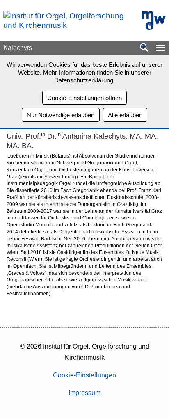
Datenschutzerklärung (83, 80)
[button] (160, 47)
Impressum (84, 392)
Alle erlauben (125, 115)
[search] (144, 48)
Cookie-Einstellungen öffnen (84, 97)
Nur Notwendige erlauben (60, 115)
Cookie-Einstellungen (84, 375)
